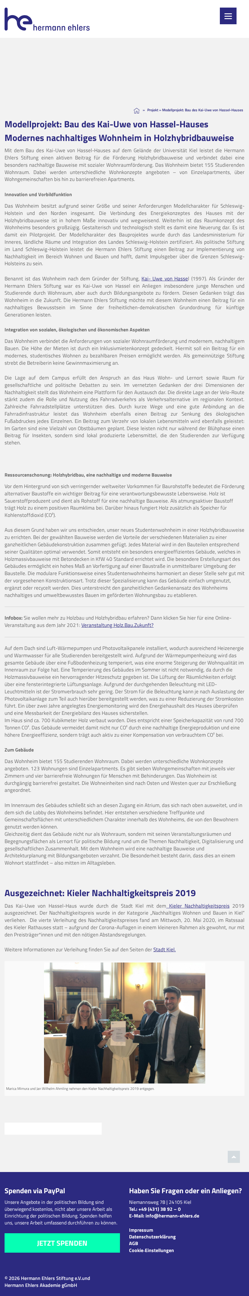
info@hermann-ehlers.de (172, 1215)
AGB (133, 1243)
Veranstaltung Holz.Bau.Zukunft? (117, 625)
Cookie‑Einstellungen (151, 1250)
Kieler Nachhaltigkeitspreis (197, 906)
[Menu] (228, 16)
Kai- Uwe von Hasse (165, 279)
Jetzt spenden (62, 1242)
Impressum (141, 1230)
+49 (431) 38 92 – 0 (159, 1209)
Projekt (152, 110)
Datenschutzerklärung (152, 1236)
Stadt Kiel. (164, 949)
